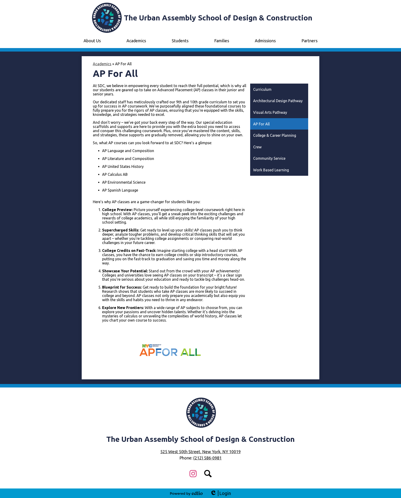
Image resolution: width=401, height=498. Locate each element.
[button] (92, 40)
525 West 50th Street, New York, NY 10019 (200, 451)
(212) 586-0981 (207, 458)
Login (220, 493)
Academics (102, 64)
